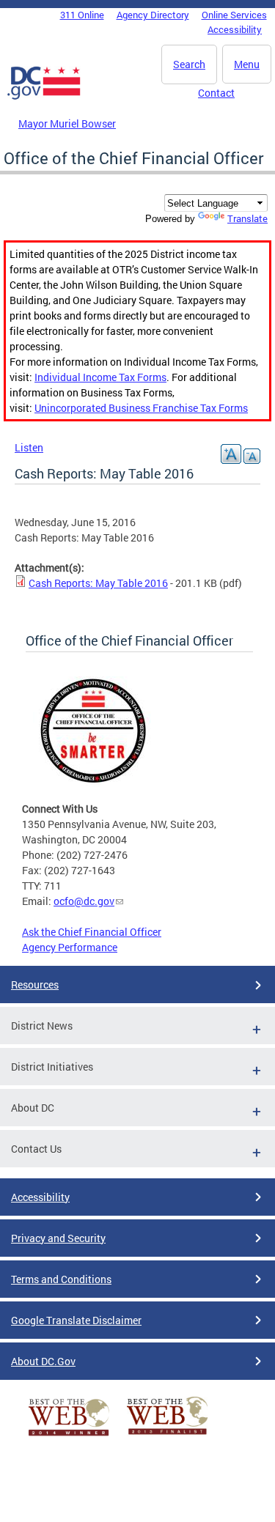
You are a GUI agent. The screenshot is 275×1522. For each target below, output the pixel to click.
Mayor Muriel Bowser (67, 123)
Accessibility (235, 29)
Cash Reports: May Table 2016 (98, 583)
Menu (247, 64)
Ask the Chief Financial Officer (91, 932)
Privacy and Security (58, 1238)
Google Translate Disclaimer (76, 1320)
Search (189, 64)
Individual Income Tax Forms (100, 377)
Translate (247, 218)
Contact (216, 93)
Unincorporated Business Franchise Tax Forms (141, 408)
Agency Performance (69, 947)
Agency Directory (153, 14)
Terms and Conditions (61, 1279)
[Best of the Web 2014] (68, 1435)
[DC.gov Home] (44, 96)
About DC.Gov (43, 1361)
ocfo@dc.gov (84, 901)
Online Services (234, 14)
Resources (35, 984)
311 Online (82, 14)
